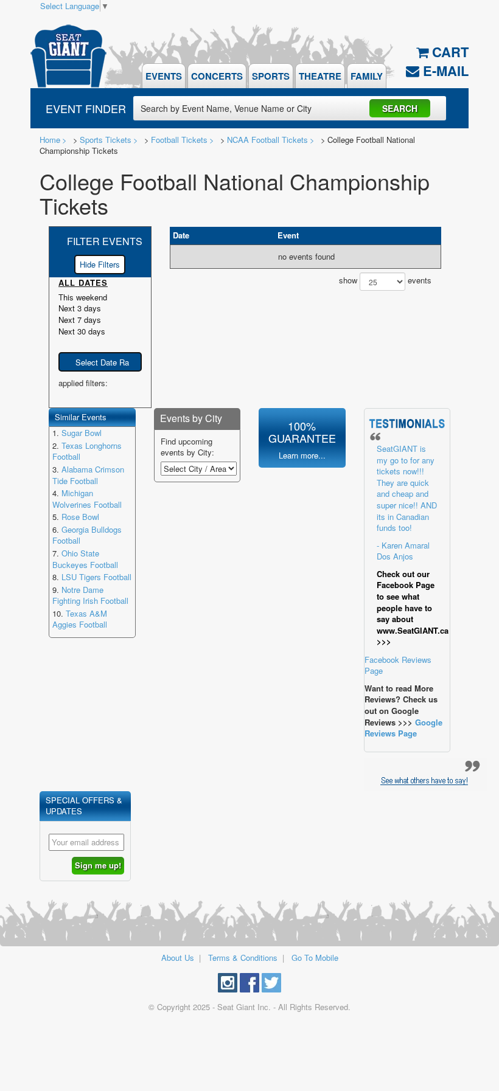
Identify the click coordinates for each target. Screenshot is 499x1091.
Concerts (217, 76)
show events (385, 280)
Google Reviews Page (403, 727)
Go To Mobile (314, 957)
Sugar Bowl (81, 432)
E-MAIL (444, 70)
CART (448, 52)
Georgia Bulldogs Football (87, 535)
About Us (177, 957)
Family (367, 76)
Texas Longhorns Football (87, 451)
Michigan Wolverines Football (87, 498)
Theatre (320, 76)
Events (163, 76)
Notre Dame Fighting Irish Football (90, 595)
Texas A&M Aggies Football (79, 619)
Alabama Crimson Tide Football (88, 475)
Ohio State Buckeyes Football (85, 558)
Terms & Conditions (242, 957)
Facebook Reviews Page (406, 559)
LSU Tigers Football (96, 577)
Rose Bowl (80, 516)
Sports (271, 76)
